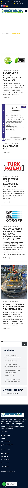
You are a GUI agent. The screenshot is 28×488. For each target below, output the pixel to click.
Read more (6, 97)
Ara (2, 341)
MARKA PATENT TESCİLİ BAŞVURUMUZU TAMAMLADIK (10, 183)
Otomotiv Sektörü (5, 450)
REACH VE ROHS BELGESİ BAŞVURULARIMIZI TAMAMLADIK (12, 76)
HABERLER (8, 33)
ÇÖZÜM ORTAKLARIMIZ (7, 445)
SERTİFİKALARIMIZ (5, 441)
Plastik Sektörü (4, 466)
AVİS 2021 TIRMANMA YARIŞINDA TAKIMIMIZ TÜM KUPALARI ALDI (13, 306)
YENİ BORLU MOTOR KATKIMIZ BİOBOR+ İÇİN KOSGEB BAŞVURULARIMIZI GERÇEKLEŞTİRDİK (12, 234)
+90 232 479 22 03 (17, 1)
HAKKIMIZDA (4, 432)
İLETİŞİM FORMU (19, 3)
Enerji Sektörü (4, 456)
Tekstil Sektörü (4, 463)
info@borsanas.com (7, 3)
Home (2, 33)
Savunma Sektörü (5, 459)
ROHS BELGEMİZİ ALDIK (11, 361)
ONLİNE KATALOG (5, 435)
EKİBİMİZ (3, 438)
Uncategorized (15, 70)
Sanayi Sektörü (4, 453)
